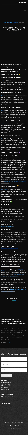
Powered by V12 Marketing (14, 428)
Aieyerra (3, 124)
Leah (2, 95)
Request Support (5, 389)
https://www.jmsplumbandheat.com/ (10, 266)
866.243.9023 (22, 2)
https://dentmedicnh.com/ (7, 226)
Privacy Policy (14, 424)
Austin (3, 81)
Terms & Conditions (14, 425)
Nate (2, 139)
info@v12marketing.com (7, 386)
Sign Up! (5, 375)
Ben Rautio (4, 189)
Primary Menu (25, 11)
